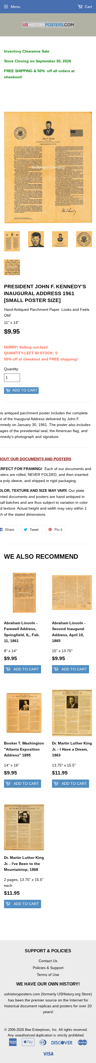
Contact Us (48, 961)
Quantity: (11, 369)
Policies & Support (48, 968)
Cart (88, 7)
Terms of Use (48, 974)
